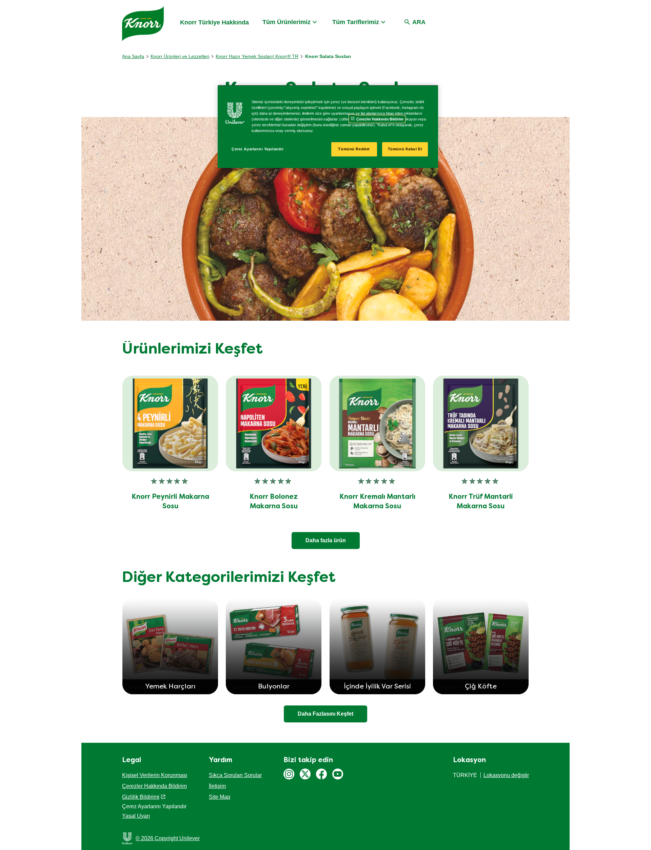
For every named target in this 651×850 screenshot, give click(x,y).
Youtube (337, 774)
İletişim (217, 786)
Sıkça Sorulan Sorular (235, 775)
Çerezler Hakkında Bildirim (154, 786)
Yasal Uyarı (136, 816)
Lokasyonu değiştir (506, 775)
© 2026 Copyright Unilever (168, 838)
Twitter (305, 774)
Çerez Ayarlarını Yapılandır (257, 149)
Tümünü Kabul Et (405, 149)
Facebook (321, 774)
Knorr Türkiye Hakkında (214, 22)
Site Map (219, 797)
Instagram (288, 774)
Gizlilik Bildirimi (140, 797)
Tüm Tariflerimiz (355, 22)
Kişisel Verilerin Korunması (154, 775)
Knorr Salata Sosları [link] (328, 56)
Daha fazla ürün (325, 540)
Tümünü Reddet (354, 149)
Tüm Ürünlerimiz (286, 22)
